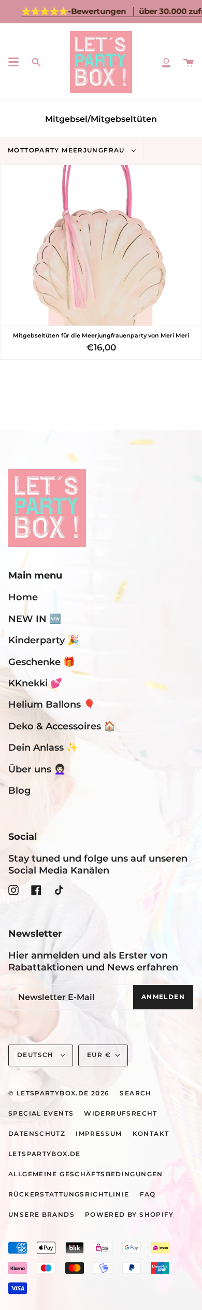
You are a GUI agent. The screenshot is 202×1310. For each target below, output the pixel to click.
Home (23, 597)
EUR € (99, 1055)
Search (135, 1093)
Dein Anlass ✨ (43, 747)
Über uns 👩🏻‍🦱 (37, 769)
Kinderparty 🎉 (43, 640)
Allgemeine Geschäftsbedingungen (85, 1174)
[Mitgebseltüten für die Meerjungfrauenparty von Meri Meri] (101, 245)
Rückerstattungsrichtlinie (68, 1194)
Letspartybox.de (44, 1154)
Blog (19, 790)
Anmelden (163, 997)
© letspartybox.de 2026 (58, 1093)
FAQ (148, 1194)
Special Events (41, 1113)
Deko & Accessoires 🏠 (62, 726)
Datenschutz (36, 1133)
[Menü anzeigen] (13, 62)
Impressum (99, 1133)
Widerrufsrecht (120, 1113)
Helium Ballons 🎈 (51, 704)
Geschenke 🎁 (41, 662)
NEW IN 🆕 (34, 619)
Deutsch (36, 1055)
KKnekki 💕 (35, 683)
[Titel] (166, 62)
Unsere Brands (41, 1214)
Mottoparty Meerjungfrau (67, 150)
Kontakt (151, 1133)
